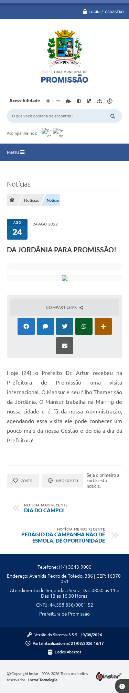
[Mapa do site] (99, 101)
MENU (13, 152)
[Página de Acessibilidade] (109, 101)
